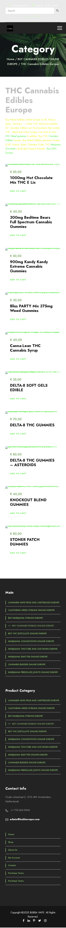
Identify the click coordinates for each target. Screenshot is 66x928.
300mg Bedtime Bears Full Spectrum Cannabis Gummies (31, 222)
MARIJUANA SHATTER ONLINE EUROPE (28, 656)
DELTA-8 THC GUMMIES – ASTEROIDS (32, 462)
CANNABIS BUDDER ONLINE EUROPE (26, 664)
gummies (15, 136)
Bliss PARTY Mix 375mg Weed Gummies (31, 308)
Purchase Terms (16, 873)
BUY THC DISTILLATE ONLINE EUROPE (27, 633)
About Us (12, 849)
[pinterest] (32, 16)
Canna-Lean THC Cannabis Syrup (25, 348)
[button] (18, 191)
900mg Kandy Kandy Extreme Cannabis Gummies (29, 266)
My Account (14, 857)
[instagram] (44, 16)
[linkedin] (27, 16)
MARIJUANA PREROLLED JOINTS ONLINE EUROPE (33, 672)
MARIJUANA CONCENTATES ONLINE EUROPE (31, 641)
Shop (10, 842)
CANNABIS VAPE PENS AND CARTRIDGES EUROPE (33, 602)
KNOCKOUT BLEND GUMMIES (28, 502)
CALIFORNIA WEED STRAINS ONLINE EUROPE (31, 610)
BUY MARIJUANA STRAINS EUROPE (25, 617)
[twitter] (38, 16)
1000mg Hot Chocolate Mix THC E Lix (31, 180)
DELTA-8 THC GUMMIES (32, 425)
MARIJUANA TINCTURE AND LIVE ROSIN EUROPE (33, 648)
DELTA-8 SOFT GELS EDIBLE (29, 388)
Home (10, 59)
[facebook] (22, 16)
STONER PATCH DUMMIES (25, 542)
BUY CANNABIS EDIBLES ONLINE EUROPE (33, 625)
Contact (12, 865)
